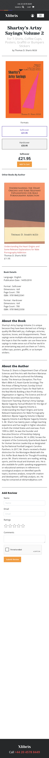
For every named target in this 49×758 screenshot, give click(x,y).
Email (6, 509)
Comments (9, 532)
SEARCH (18, 7)
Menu (40, 15)
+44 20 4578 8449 (24, 4)
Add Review (9, 492)
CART (29, 7)
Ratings (7, 519)
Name (6, 498)
